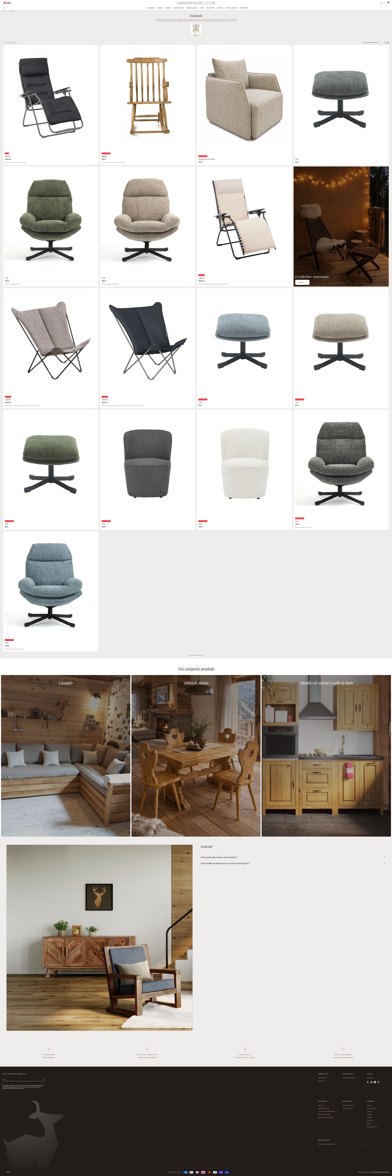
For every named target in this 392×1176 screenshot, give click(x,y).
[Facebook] (368, 1082)
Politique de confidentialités (326, 1144)
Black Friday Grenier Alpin (325, 1117)
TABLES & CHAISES (191, 8)
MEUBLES (169, 8)
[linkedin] (375, 1082)
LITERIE (202, 8)
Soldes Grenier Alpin (324, 1114)
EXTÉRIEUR (220, 8)
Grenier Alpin (322, 1074)
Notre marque (322, 1078)
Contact (370, 1074)
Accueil (5, 11)
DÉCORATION (210, 8)
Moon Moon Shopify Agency (381, 1172)
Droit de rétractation (348, 1105)
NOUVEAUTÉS (151, 8)
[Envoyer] (43, 1080)
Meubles (369, 1117)
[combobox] (196, 3)
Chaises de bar (371, 1108)
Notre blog (321, 1081)
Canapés (9, 11)
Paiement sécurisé (323, 1108)
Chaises (369, 1105)
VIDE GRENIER (243, 8)
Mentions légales (347, 1108)
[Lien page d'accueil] (89, 3)
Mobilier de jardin (372, 1127)
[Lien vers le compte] (381, 3)
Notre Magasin (347, 1074)
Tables (369, 1124)
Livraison (321, 1105)
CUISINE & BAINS (179, 8)
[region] (50, 105)
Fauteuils (369, 1114)
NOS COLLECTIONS (231, 8)
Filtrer (12, 43)
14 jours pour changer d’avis (326, 1111)
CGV (363, 1144)
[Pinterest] (379, 1082)
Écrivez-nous (370, 1078)
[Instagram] (371, 1082)
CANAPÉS (160, 8)
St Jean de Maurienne (348, 1078)
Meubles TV (370, 1120)
